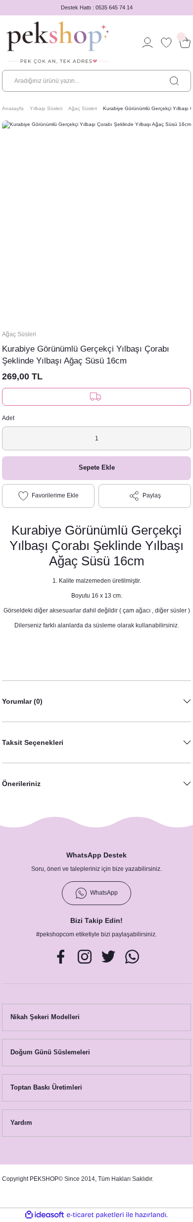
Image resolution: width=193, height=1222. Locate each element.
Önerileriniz (21, 784)
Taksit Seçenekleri (32, 742)
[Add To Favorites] (48, 496)
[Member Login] (147, 43)
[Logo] (57, 42)
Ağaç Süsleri (19, 334)
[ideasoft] (44, 1215)
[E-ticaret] (95, 1215)
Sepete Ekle (97, 467)
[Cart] (185, 43)
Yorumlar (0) (22, 701)
